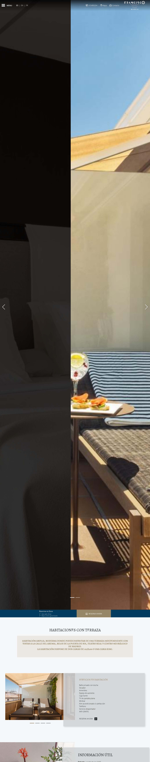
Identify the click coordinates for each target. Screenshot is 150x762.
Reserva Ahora (86, 719)
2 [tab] (37, 723)
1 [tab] (32, 723)
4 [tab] (48, 723)
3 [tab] (43, 723)
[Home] (134, 5)
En (22, 5)
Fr (27, 5)
